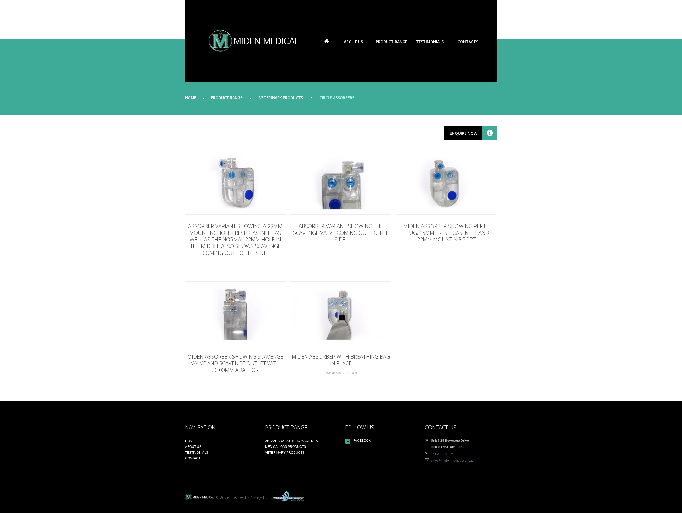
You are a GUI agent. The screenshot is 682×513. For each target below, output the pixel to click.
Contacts (468, 41)
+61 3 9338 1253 (443, 454)
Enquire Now (463, 133)
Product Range (226, 97)
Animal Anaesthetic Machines (291, 441)
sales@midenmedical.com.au (452, 460)
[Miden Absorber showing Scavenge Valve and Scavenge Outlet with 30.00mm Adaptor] (235, 313)
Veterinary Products (281, 97)
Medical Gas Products (285, 447)
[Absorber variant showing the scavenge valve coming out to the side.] (341, 182)
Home (326, 41)
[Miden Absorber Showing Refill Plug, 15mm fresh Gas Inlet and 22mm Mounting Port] (446, 182)
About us (353, 41)
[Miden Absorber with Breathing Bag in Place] (341, 313)
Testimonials (430, 41)
